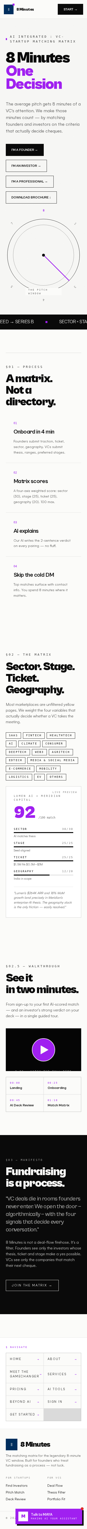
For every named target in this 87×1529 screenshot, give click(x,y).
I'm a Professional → (29, 181)
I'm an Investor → (26, 166)
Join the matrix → (32, 1285)
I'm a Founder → (24, 150)
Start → (71, 9)
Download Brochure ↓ (31, 197)
